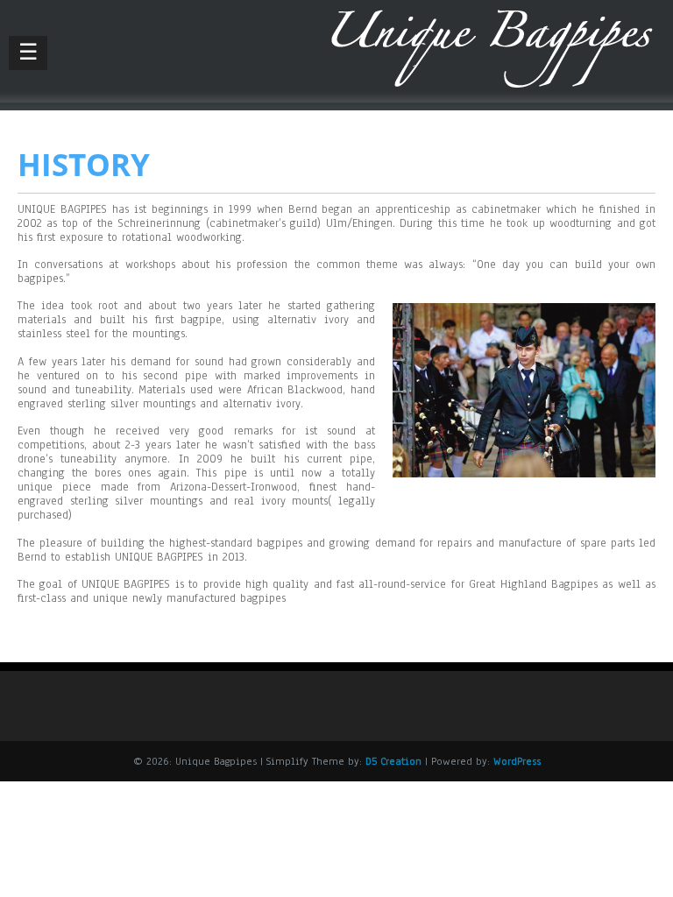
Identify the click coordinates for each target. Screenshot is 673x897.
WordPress (517, 761)
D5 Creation (393, 761)
